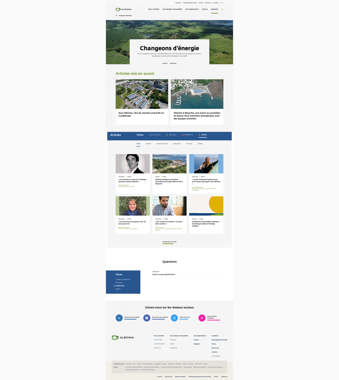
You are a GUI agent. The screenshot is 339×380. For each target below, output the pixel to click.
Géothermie (188, 135)
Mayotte (191, 364)
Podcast (189, 144)
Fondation (215, 335)
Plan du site (168, 376)
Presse (214, 344)
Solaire (204, 135)
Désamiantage (188, 367)
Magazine (197, 344)
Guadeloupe (157, 364)
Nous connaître (159, 335)
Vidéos (200, 144)
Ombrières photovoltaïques (215, 367)
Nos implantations (200, 335)
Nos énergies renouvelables (179, 335)
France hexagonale (147, 364)
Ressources (215, 348)
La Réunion (171, 364)
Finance (196, 339)
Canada (139, 364)
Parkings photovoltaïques (133, 369)
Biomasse (172, 135)
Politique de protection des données (200, 376)
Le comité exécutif (159, 344)
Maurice (185, 364)
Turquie (205, 364)
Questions (173, 63)
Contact (159, 376)
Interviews (177, 144)
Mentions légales (180, 376)
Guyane (164, 364)
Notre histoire (158, 339)
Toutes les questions (123, 279)
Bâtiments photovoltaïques (151, 367)
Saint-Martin (198, 364)
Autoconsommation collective (134, 367)
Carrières (215, 352)
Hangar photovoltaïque (199, 367)
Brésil (133, 364)
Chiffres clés (157, 348)
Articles (165, 63)
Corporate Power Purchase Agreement (171, 367)
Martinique (178, 364)
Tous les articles (154, 135)
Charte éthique (216, 356)
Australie (128, 364)
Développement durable (219, 339)
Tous (138, 144)
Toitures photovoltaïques (148, 369)
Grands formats (162, 144)
